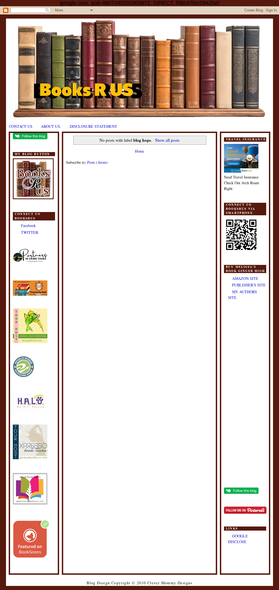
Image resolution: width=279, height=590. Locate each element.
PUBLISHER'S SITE (249, 285)
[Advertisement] (245, 394)
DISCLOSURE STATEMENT (93, 126)
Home (139, 151)
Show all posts (167, 140)
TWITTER (29, 232)
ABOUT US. (51, 126)
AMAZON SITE (245, 278)
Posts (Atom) (97, 162)
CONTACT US (20, 126)
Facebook (28, 225)
